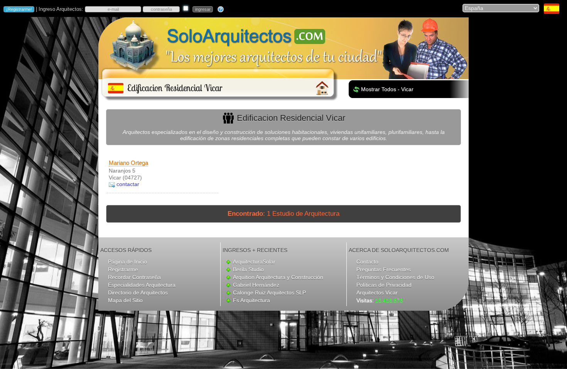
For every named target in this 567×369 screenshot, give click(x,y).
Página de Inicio (127, 262)
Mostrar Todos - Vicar (387, 89)
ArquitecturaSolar (254, 262)
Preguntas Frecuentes (383, 269)
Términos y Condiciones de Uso (395, 277)
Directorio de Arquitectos (138, 292)
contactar (127, 184)
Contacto (367, 262)
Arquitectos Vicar (377, 292)
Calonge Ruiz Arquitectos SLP (269, 292)
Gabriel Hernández (256, 285)
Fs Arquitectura (251, 300)
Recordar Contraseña (134, 277)
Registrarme (123, 269)
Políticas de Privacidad (384, 285)
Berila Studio (248, 269)
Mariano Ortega (128, 162)
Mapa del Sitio (125, 300)
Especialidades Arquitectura (142, 285)
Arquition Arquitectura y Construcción (278, 277)
